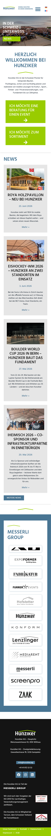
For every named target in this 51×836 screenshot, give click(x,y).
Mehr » (25, 227)
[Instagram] (25, 775)
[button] (38, 9)
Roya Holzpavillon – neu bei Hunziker (25, 197)
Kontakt (23, 829)
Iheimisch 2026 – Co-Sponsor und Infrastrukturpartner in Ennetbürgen (28, 441)
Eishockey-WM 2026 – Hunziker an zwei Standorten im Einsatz (25, 273)
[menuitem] (46, 7)
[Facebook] (19, 775)
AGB (17, 833)
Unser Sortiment (10, 829)
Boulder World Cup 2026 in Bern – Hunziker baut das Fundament (25, 355)
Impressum (7, 833)
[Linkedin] (32, 775)
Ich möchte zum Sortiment (24, 135)
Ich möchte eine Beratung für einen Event (23, 110)
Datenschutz (35, 829)
